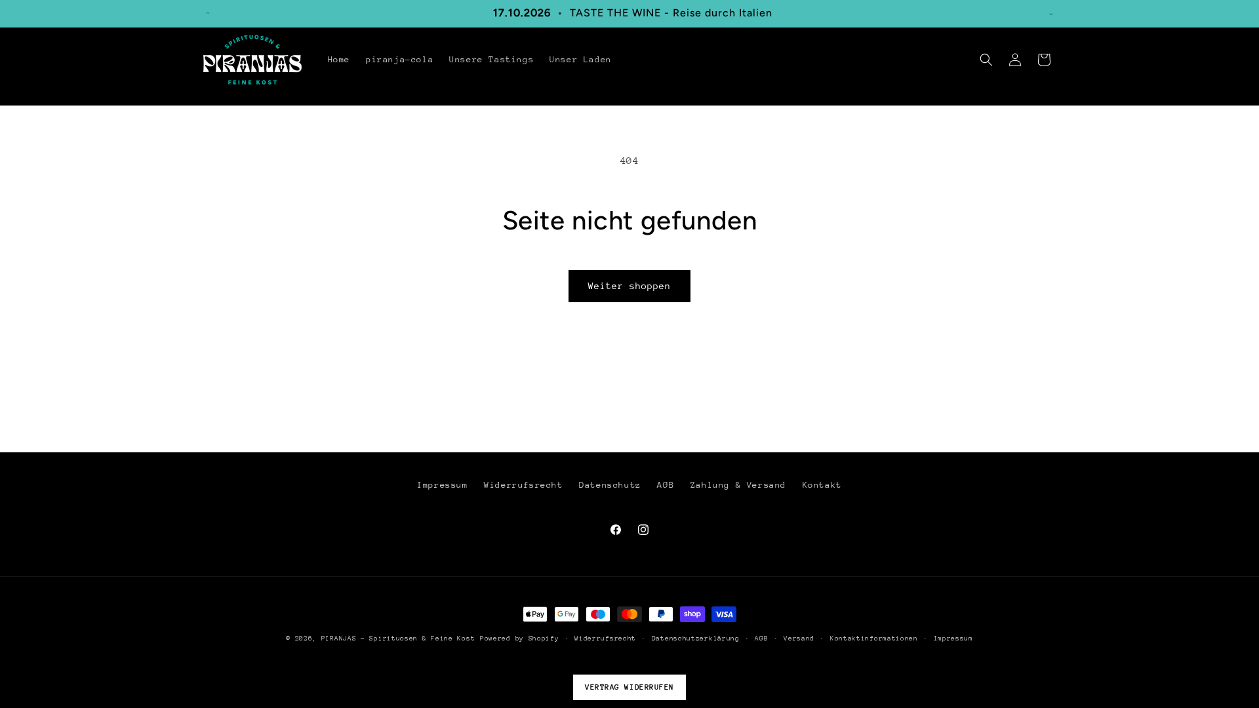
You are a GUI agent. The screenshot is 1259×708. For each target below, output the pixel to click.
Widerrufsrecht (523, 485)
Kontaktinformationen (874, 638)
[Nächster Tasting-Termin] (1051, 13)
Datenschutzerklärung (696, 638)
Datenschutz (610, 485)
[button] (986, 59)
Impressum (442, 485)
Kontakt (822, 485)
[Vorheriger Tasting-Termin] (207, 13)
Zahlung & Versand (738, 485)
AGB (665, 485)
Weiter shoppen (629, 286)
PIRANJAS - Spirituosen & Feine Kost (398, 638)
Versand (799, 638)
